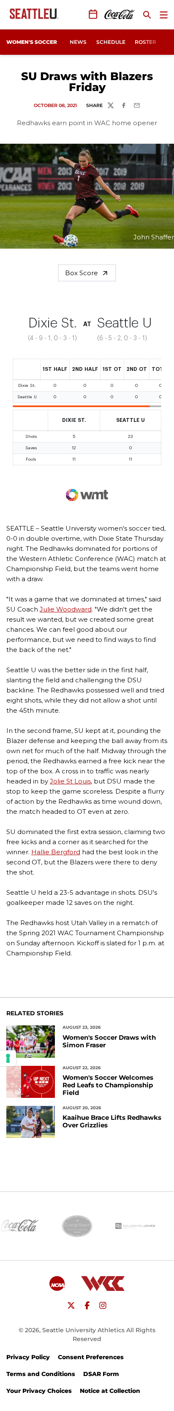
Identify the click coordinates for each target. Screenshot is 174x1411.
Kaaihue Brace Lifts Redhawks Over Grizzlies (112, 1121)
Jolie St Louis (70, 781)
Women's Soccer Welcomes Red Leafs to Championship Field (108, 1085)
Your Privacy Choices (39, 1391)
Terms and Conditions (40, 1374)
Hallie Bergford (55, 852)
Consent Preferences (91, 1357)
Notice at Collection (110, 1391)
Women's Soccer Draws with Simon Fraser (109, 1041)
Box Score (81, 273)
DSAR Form (101, 1374)
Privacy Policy (28, 1357)
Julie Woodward (66, 609)
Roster (145, 42)
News (78, 42)
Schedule (110, 42)
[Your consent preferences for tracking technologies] (8, 1058)
